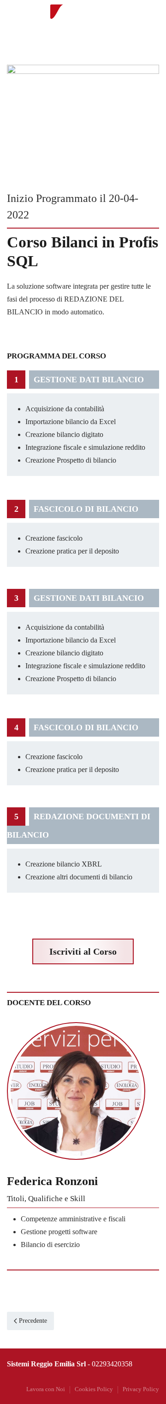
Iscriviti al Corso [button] (83, 951)
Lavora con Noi (45, 1389)
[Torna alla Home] (83, 18)
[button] (150, 18)
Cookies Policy (94, 1389)
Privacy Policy (141, 1389)
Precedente (33, 1320)
